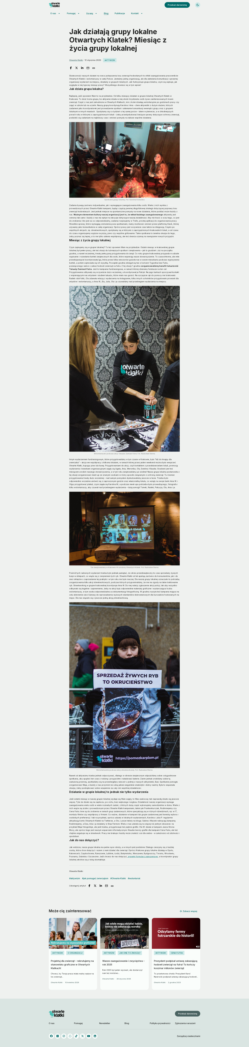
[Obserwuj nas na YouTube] (88, 1036)
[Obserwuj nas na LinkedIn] (95, 1036)
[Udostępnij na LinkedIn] (82, 68)
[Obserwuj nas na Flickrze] (57, 1036)
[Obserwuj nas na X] (82, 1036)
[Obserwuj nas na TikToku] (76, 1036)
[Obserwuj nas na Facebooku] (51, 1036)
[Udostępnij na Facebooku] (70, 68)
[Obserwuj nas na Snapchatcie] (70, 1036)
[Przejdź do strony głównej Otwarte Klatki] (56, 5)
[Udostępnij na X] (76, 68)
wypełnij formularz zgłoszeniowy (142, 856)
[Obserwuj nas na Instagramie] (63, 1036)
